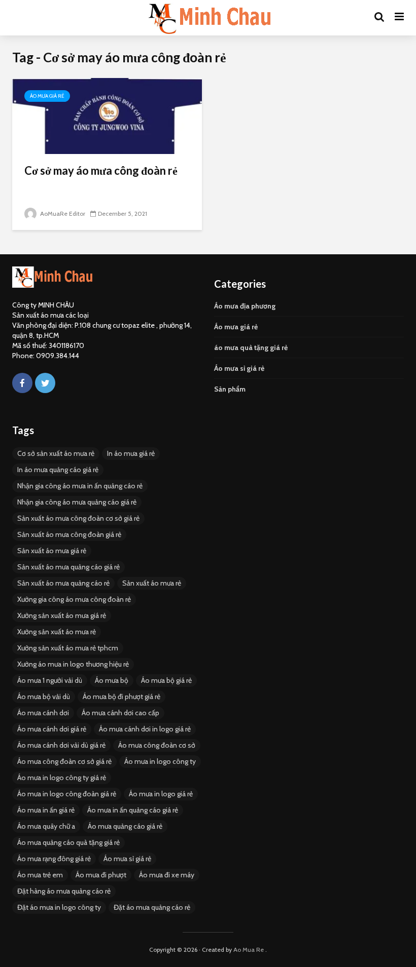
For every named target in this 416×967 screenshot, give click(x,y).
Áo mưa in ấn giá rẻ (46, 810)
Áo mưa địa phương (244, 306)
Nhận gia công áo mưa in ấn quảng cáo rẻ (80, 485)
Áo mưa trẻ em (40, 874)
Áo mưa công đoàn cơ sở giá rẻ (64, 761)
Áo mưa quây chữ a (46, 826)
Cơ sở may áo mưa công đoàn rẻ (101, 170)
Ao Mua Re (248, 949)
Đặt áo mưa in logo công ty (59, 907)
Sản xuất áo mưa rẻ (151, 583)
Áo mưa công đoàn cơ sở (156, 745)
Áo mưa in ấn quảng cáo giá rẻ (132, 810)
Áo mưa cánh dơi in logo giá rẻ (145, 728)
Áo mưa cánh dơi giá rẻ (51, 728)
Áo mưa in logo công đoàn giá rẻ (66, 793)
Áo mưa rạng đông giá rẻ (54, 858)
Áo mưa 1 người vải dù (49, 680)
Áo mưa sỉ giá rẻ (239, 368)
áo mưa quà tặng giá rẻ (251, 347)
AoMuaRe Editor (62, 213)
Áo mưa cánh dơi (43, 712)
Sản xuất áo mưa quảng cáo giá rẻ (68, 566)
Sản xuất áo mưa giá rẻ (51, 550)
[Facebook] (22, 383)
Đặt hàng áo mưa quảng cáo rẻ (64, 891)
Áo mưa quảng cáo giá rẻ (125, 826)
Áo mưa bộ (111, 680)
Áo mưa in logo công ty (160, 761)
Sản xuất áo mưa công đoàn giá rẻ (69, 534)
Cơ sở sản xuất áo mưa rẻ (55, 453)
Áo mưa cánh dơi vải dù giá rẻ (61, 745)
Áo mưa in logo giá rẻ (161, 793)
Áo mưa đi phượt (101, 874)
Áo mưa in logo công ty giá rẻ (61, 777)
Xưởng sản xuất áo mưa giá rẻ (61, 615)
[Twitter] (45, 383)
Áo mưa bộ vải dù (43, 696)
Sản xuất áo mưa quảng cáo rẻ (63, 583)
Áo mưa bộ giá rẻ (166, 680)
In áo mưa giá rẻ (131, 453)
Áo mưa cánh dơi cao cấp (120, 712)
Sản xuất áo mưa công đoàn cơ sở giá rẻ (78, 518)
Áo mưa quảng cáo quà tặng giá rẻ (68, 842)
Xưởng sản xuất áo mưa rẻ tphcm (67, 647)
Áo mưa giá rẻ (47, 96)
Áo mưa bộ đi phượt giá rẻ (121, 696)
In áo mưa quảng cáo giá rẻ (57, 469)
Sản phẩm (230, 389)
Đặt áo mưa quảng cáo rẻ (152, 907)
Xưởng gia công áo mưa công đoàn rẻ (74, 599)
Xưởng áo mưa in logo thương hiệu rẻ (73, 664)
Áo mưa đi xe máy (166, 874)
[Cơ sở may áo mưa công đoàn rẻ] (107, 115)
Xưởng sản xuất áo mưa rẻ (56, 631)
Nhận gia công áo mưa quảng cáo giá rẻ (76, 502)
